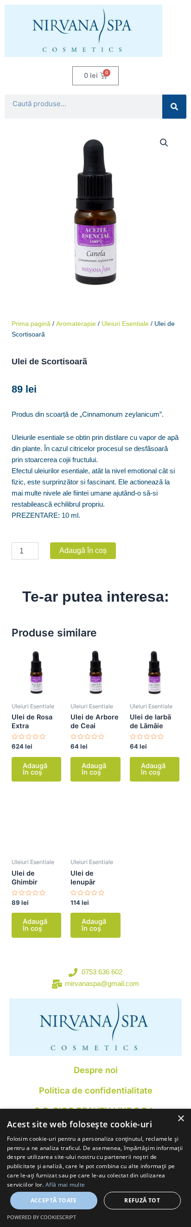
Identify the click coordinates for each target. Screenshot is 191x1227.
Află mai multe (65, 1185)
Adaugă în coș (83, 550)
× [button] (180, 1118)
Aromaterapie (76, 323)
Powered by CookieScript (41, 1217)
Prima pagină (31, 323)
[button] (164, 142)
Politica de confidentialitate (96, 1090)
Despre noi (96, 1070)
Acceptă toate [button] (54, 1200)
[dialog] (95, 1168)
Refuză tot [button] (142, 1200)
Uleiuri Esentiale (125, 323)
